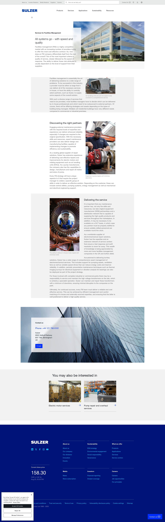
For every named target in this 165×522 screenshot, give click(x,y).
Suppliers (53, 2)
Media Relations (44, 2)
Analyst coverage (93, 479)
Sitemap (130, 503)
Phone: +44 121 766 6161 (47, 328)
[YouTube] (47, 449)
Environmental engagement (96, 451)
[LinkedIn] (32, 449)
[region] (17, 506)
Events (65, 461)
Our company (67, 451)
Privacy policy (81, 503)
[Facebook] (40, 449)
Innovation (66, 458)
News (65, 475)
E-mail (39, 346)
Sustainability (96, 10)
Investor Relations (33, 2)
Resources (110, 10)
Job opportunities (118, 479)
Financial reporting (93, 475)
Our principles (117, 482)
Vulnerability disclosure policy (100, 503)
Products (60, 10)
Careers (59, 2)
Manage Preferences (17, 515)
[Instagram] (44, 449)
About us (24, 2)
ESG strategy (92, 448)
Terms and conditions (38, 503)
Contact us (153, 517)
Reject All (17, 510)
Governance (91, 458)
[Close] (31, 495)
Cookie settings (118, 503)
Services (71, 10)
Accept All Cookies (17, 506)
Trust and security (55, 503)
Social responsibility (94, 454)
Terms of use (69, 503)
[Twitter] (36, 449)
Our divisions (67, 454)
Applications (83, 10)
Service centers (117, 458)
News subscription (69, 479)
